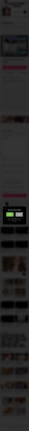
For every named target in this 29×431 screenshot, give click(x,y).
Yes (10, 214)
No (19, 214)
